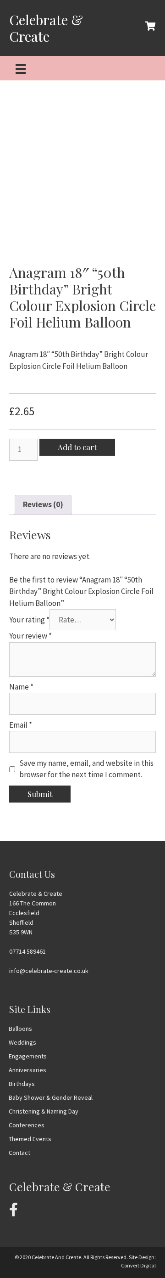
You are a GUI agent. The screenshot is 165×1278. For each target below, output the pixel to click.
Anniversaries (27, 1070)
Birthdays (22, 1084)
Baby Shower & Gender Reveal (51, 1097)
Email (20, 725)
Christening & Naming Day (43, 1111)
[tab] (43, 505)
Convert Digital (138, 1265)
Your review (30, 636)
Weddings (22, 1042)
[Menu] (20, 68)
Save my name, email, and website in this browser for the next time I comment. (86, 769)
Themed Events (30, 1139)
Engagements (28, 1056)
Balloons (20, 1028)
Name (21, 687)
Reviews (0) (43, 504)
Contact (19, 1152)
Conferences (26, 1125)
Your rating (29, 620)
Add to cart (77, 447)
